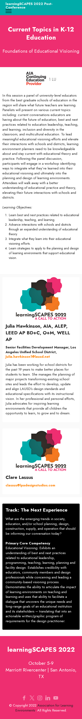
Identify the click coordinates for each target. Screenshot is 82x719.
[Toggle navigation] (9, 11)
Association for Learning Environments (44, 708)
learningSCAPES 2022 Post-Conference (29, 5)
